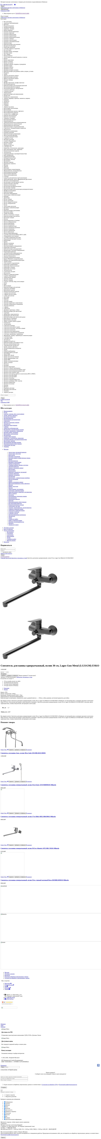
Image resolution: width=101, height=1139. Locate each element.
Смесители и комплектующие (17, 510)
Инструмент (12, 469)
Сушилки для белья (14, 512)
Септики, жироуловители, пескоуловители (20, 507)
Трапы (10, 517)
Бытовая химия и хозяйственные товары (19, 458)
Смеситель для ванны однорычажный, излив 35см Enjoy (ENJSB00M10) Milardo (28, 785)
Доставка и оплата (10, 974)
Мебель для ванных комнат (16, 482)
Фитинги (11, 523)
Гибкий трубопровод (14, 463)
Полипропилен (13, 497)
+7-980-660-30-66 (6, 4)
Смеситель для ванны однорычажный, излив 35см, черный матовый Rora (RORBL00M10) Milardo (35, 880)
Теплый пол (12, 516)
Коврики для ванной (14, 475)
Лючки (10, 480)
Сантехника (10, 534)
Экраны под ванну (14, 524)
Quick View (4, 749)
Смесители (8, 558)
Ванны (10, 459)
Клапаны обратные (14, 473)
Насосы (11, 487)
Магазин (7, 972)
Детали (6, 689)
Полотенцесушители (14, 499)
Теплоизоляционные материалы (17, 514)
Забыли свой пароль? (6, 553)
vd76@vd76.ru (9, 999)
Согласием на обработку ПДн (50, 1084)
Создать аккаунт (5, 556)
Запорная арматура (14, 466)
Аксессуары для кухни (15, 453)
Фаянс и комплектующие (15, 520)
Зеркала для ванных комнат (16, 468)
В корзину (3, 674)
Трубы (8, 537)
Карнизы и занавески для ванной (17, 472)
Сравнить (3, 675)
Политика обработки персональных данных (16, 976)
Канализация (12, 470)
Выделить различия (10, 1096)
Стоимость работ (11, 539)
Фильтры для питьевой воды (16, 522)
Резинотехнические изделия (16, 505)
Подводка (11, 495)
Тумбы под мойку (13, 519)
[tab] (52, 688)
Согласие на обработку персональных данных (17, 978)
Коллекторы (12, 476)
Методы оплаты (11, 540)
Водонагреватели (13, 461)
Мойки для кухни (13, 486)
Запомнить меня (7, 552)
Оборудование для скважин (16, 489)
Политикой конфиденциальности (68, 1084)
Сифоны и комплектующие (16, 509)
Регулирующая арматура (15, 503)
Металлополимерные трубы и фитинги (19, 483)
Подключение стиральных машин (18, 496)
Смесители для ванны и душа (19, 558)
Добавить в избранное (12, 675)
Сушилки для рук (13, 513)
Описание (6, 688)
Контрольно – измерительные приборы (19, 478)
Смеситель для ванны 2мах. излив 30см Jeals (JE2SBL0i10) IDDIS (23, 753)
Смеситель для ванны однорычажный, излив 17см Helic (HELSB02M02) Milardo (28, 816)
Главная (3, 558)
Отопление (10, 533)
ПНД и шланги (13, 493)
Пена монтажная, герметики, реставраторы (20, 492)
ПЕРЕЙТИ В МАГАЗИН (22, 13)
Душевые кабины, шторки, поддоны (18, 465)
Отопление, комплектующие (16, 490)
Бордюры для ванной (14, 456)
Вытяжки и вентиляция (15, 462)
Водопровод (10, 532)
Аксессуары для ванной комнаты (17, 452)
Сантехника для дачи (14, 506)
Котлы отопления (13, 479)
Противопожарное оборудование (17, 502)
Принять (3, 1137)
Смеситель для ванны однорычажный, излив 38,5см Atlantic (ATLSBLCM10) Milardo (30, 848)
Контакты (7, 975)
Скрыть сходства (10, 1095)
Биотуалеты (12, 455)
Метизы (11, 485)
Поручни (11, 500)
